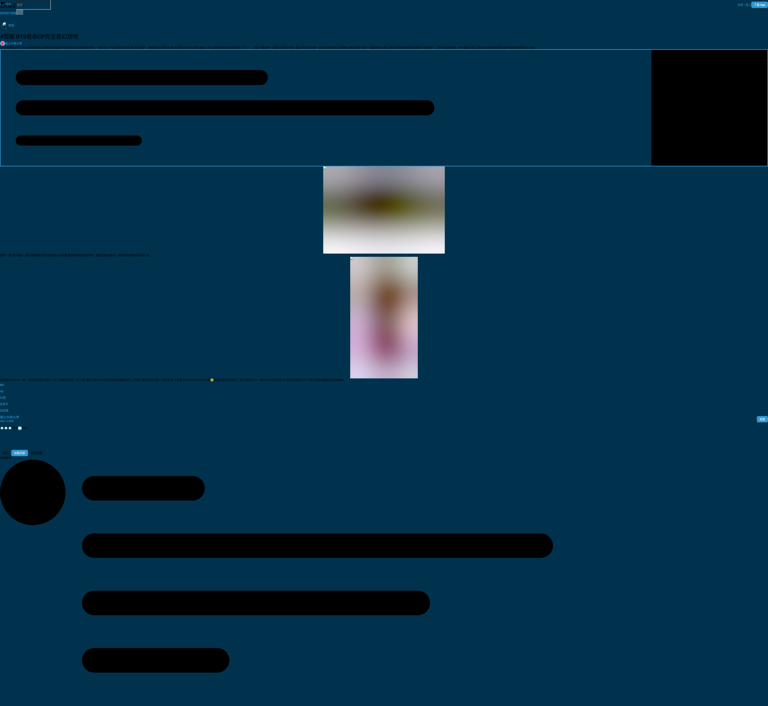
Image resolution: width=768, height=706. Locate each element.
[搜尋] (19, 12)
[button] (744, 4)
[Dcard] (8, 5)
